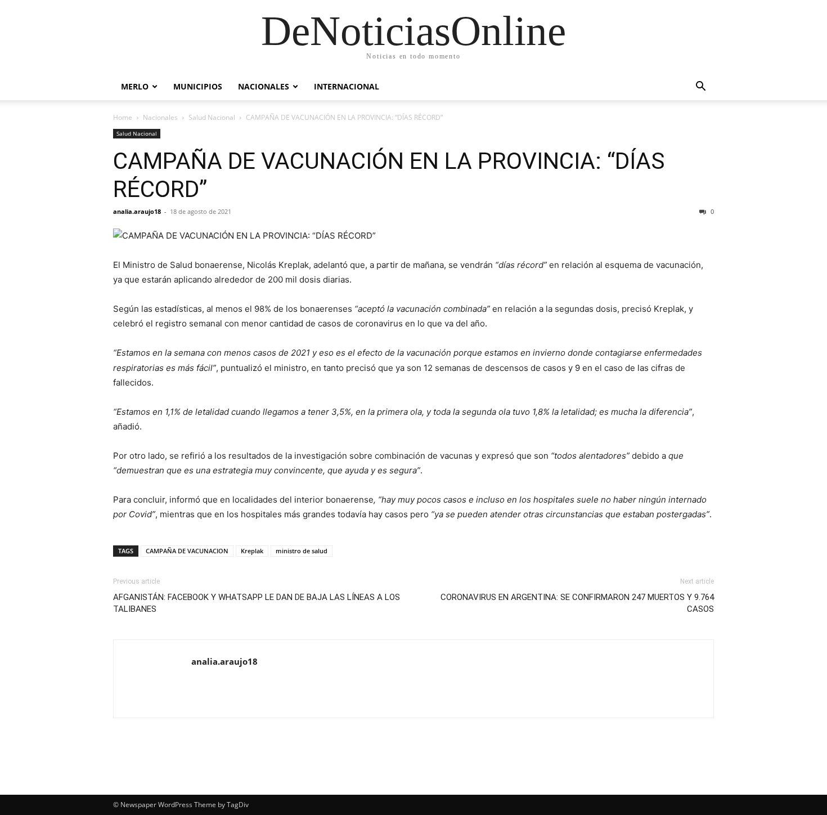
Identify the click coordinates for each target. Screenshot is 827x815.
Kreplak (252, 551)
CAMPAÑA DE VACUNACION (187, 551)
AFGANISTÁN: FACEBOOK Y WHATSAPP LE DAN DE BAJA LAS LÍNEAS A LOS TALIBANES (256, 603)
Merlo (135, 86)
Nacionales (263, 86)
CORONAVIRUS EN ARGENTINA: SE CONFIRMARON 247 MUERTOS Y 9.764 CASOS (577, 603)
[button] (700, 87)
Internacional (346, 86)
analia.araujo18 (137, 211)
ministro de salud (301, 551)
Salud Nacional (211, 117)
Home (122, 117)
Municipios (197, 86)
